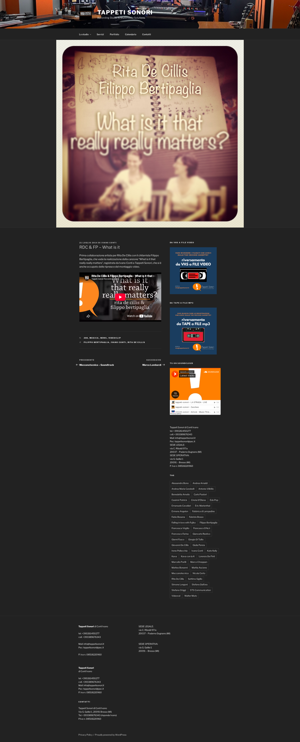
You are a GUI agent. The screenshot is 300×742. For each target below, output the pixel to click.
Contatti (146, 34)
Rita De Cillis (136, 342)
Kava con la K (188, 556)
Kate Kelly (212, 550)
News (103, 338)
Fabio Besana (178, 517)
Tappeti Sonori (125, 12)
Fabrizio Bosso (196, 517)
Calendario (130, 34)
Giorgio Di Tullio (195, 539)
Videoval (176, 595)
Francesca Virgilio (180, 528)
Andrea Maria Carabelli (183, 488)
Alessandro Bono (180, 483)
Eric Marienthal (202, 505)
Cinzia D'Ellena (198, 500)
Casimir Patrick (179, 500)
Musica (94, 338)
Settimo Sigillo (195, 578)
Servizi (100, 34)
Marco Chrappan (198, 562)
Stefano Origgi (179, 590)
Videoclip (114, 338)
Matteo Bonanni (180, 567)
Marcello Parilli (179, 562)
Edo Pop (214, 500)
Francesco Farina (180, 533)
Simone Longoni (180, 584)
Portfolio (114, 34)
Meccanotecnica (180, 573)
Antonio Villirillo (206, 488)
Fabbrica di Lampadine (203, 511)
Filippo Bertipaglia (97, 342)
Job (86, 338)
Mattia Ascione (199, 567)
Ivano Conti (109, 243)
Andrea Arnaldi (200, 483)
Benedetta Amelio (181, 494)
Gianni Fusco (178, 539)
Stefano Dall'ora (200, 584)
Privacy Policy (85, 734)
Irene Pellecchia (180, 550)
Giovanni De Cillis (180, 545)
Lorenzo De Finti (207, 556)
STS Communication (200, 590)
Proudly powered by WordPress (110, 734)
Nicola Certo (199, 573)
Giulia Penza (199, 545)
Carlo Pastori (200, 494)
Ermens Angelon (180, 511)
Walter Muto (190, 595)
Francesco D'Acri (201, 528)
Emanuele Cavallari (181, 505)
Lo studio (84, 34)
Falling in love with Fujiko (184, 522)
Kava (174, 556)
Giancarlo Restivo (201, 533)
